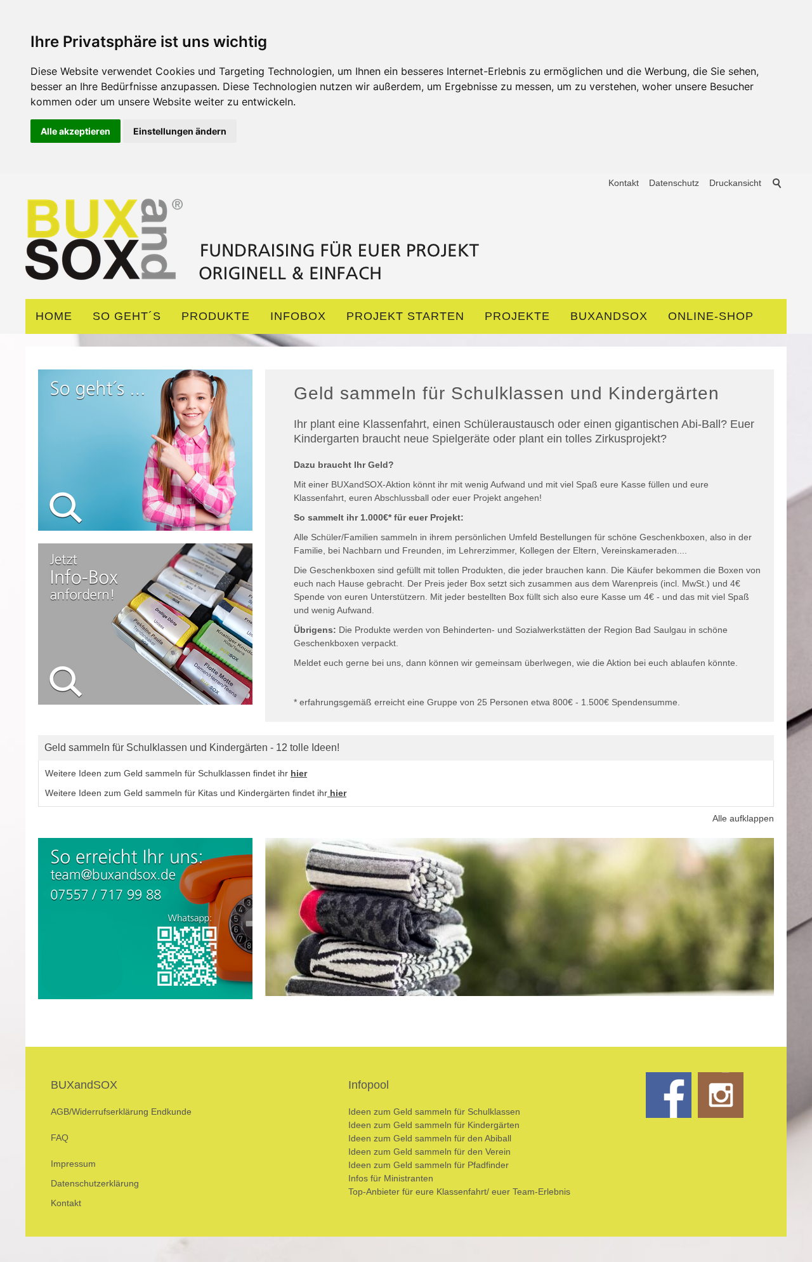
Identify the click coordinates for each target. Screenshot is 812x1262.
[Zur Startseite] (253, 242)
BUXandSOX (609, 316)
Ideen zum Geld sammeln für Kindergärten (434, 1125)
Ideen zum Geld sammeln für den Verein (429, 1151)
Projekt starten (405, 316)
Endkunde (171, 1111)
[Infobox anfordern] (145, 624)
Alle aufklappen (743, 818)
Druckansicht (735, 183)
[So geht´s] (145, 450)
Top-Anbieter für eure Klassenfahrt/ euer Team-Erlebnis (459, 1191)
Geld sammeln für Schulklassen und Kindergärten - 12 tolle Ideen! (191, 747)
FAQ (60, 1137)
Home (54, 316)
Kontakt (623, 183)
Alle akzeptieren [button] (75, 131)
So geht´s (127, 316)
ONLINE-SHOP (711, 316)
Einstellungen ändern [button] (179, 131)
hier (299, 773)
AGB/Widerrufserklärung (101, 1111)
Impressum (73, 1164)
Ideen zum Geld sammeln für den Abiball (429, 1138)
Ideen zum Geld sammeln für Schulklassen (434, 1111)
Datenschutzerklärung (95, 1183)
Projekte (517, 316)
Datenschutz (674, 183)
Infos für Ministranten (390, 1178)
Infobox (298, 316)
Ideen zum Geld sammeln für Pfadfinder (428, 1165)
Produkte (215, 316)
